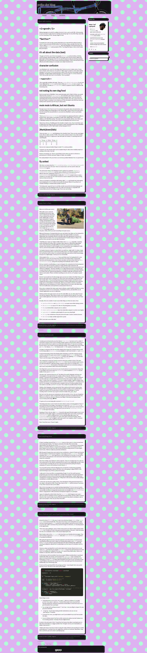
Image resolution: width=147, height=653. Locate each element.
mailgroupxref (67, 556)
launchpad (64, 636)
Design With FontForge (75, 405)
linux (57, 504)
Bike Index (45, 316)
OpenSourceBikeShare (47, 303)
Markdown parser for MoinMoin (51, 116)
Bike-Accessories (46, 305)
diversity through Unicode (67, 401)
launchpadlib (65, 638)
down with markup (44, 21)
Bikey (43, 308)
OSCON (50, 520)
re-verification (56, 535)
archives (62, 15)
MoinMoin (69, 84)
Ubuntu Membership (70, 535)
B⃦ (89, 49)
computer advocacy (63, 504)
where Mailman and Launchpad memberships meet (56, 514)
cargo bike (58, 325)
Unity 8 (43, 347)
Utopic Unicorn (66, 341)
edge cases (50, 133)
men (77, 351)
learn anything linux (45, 436)
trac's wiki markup (57, 85)
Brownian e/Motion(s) (95, 39)
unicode (70, 428)
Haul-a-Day (68, 241)
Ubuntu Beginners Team (64, 445)
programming (41, 638)
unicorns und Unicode (46, 335)
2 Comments (73, 194)
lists (45, 549)
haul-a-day (75, 325)
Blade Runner (53, 351)
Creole (66, 180)
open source (63, 325)
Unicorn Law (61, 362)
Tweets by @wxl (93, 58)
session (41, 530)
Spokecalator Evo (46, 312)
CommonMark (67, 175)
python (68, 636)
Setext (49, 47)
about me (95, 46)
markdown (57, 194)
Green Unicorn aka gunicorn (54, 356)
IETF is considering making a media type (68, 165)
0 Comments (52, 326)
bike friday (47, 326)
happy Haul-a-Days (44, 203)
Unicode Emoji (60, 370)
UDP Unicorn (67, 358)
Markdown (64, 56)
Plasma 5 (53, 347)
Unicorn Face (76, 370)
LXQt (64, 347)
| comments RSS (43, 647)
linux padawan (77, 504)
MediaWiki (51, 84)
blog (52, 15)
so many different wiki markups (70, 82)
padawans (49, 455)
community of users (53, 257)
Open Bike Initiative (60, 303)
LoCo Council (55, 534)
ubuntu (68, 194)
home (44, 15)
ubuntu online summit (75, 636)
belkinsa (74, 520)
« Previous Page (41, 644)
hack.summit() (58, 442)
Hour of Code (64, 494)
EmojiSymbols (42, 416)
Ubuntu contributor (93, 29)
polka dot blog (46, 4)
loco (46, 638)
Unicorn (72, 355)
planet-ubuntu (63, 194)
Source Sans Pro (43, 415)
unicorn (73, 428)
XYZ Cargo (44, 314)
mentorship (40, 505)
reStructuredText (56, 95)
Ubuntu (57, 412)
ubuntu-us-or (59, 636)
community (49, 638)
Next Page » (49, 644)
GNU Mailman (62, 549)
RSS (39, 647)
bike (82, 325)
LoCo (54, 523)
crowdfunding (69, 325)
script (75, 541)
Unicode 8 (52, 372)
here (68, 483)
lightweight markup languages (53, 45)
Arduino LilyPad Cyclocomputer (49, 310)
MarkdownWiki (42, 168)
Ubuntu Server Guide (79, 490)
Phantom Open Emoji (44, 418)
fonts (57, 428)
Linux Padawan (74, 453)
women (82, 351)
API (43, 542)
